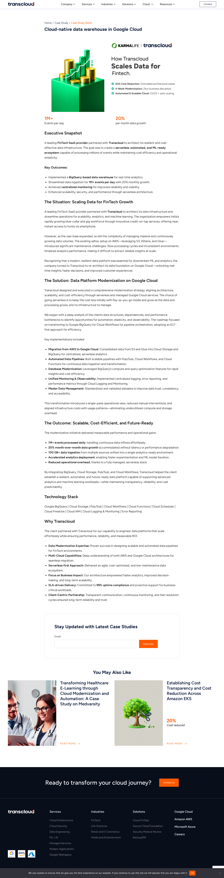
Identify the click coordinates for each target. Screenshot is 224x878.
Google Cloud (183, 811)
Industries (107, 4)
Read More (68, 743)
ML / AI (54, 837)
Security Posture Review (147, 831)
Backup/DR (139, 837)
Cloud (146, 4)
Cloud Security (58, 826)
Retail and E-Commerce (105, 831)
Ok (192, 873)
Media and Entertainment (106, 837)
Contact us (169, 782)
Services (87, 4)
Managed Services (60, 843)
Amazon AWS (183, 819)
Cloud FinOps (141, 820)
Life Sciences (99, 826)
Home (48, 22)
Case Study (61, 22)
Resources (166, 4)
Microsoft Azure (184, 827)
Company (66, 4)
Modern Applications (62, 848)
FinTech (96, 820)
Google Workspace (60, 854)
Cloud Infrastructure (61, 820)
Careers (179, 834)
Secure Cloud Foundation (148, 826)
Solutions (127, 4)
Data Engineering (60, 831)
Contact (208, 4)
